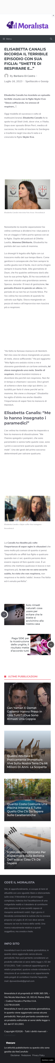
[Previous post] (4, 614)
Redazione (26, 1055)
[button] (51, 39)
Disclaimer (15, 1055)
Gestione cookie (47, 1060)
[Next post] (51, 645)
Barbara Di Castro (24, 76)
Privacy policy (38, 1055)
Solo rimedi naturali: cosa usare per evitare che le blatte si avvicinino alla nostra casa (35, 614)
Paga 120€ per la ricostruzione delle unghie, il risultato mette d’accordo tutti (19, 644)
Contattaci (9, 1035)
